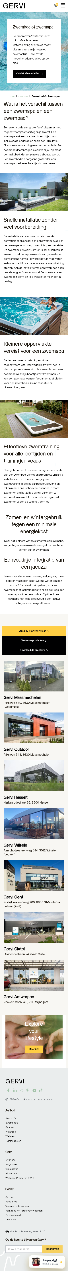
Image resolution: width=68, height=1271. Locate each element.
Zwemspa (23, 96)
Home (12, 96)
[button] (63, 6)
